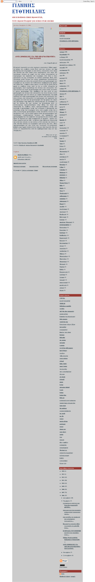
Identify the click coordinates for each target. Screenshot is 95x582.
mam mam (63, 406)
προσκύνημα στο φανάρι (67, 403)
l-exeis (61, 390)
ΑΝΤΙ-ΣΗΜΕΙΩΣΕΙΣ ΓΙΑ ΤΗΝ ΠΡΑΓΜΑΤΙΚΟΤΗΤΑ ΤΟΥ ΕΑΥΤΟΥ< (71, 546)
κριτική (62, 78)
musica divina (64, 421)
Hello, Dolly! (63, 364)
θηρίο (61, 83)
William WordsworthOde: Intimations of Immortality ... (71, 540)
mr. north (62, 413)
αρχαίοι (62, 133)
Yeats (61, 144)
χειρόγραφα (63, 162)
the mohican (63, 408)
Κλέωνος (62, 240)
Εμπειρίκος (63, 227)
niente (61, 382)
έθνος (61, 154)
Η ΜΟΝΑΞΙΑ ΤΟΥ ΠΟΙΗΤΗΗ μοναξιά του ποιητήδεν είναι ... (72, 533)
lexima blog (63, 395)
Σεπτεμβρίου (67, 555)
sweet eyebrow (64, 358)
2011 (63, 480)
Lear (61, 138)
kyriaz (61, 385)
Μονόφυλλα (63, 450)
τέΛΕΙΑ (62, 309)
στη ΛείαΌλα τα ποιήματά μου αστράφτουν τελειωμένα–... (71, 519)
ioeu (63, 574)
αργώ (61, 107)
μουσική (62, 115)
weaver (61, 419)
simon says (63, 429)
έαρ (61, 437)
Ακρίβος (62, 206)
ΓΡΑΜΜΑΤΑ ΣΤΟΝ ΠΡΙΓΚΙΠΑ (69, 41)
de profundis (41, 145)
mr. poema (63, 340)
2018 (63, 471)
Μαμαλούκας (64, 256)
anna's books (63, 366)
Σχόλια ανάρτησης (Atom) (30, 170)
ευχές (61, 123)
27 (60, 117)
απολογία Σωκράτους (66, 453)
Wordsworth (63, 193)
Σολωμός (62, 280)
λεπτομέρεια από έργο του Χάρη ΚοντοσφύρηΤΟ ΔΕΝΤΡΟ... (71, 505)
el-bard (62, 361)
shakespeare (63, 201)
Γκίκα (61, 146)
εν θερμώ (62, 57)
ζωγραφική (63, 136)
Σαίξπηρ (62, 275)
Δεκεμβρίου (67, 498)
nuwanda (62, 343)
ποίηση (62, 52)
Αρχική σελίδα (34, 166)
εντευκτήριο (63, 461)
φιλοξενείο (63, 285)
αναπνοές (63, 130)
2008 (63, 489)
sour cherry (63, 432)
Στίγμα (62, 99)
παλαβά (62, 67)
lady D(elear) (63, 351)
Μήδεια (62, 254)
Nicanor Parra (64, 183)
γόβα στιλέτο (64, 356)
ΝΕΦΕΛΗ (62, 303)
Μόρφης (62, 112)
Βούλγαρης (63, 217)
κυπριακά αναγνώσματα (68, 400)
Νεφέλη (62, 267)
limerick (62, 120)
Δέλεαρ (62, 149)
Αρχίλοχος (63, 212)
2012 (63, 477)
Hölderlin (62, 178)
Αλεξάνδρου (63, 209)
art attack (62, 377)
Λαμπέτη (62, 248)
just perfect (63, 327)
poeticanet (62, 424)
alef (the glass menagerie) (67, 311)
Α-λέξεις (62, 353)
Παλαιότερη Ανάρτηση (50, 166)
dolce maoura (63, 319)
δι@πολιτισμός (64, 455)
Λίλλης (62, 246)
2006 (63, 495)
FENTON (62, 175)
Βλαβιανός (22, 145)
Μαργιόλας (63, 259)
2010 (63, 483)
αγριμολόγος (64, 330)
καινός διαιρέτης (65, 38)
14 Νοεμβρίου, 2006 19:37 (24, 159)
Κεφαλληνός (63, 238)
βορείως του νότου (65, 332)
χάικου (62, 288)
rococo (61, 427)
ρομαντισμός (64, 282)
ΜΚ (61, 96)
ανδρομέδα (63, 445)
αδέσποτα (63, 73)
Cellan (61, 167)
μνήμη (62, 88)
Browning (62, 165)
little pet (62, 398)
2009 (63, 486)
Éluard (62, 204)
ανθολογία (63, 102)
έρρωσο (62, 440)
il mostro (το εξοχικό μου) (67, 316)
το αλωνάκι (63, 369)
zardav (61, 434)
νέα (61, 75)
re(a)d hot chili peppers (66, 348)
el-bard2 (62, 379)
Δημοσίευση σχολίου (20, 163)
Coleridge (62, 170)
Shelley (62, 188)
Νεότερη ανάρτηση (19, 166)
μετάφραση (63, 70)
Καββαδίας (63, 235)
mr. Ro (62, 416)
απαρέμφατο (64, 448)
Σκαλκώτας (63, 128)
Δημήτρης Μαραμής (66, 222)
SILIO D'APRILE (23, 155)
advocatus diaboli (64, 387)
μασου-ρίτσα (64, 314)
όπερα (62, 290)
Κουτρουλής (34, 145)
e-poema (62, 345)
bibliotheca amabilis (65, 306)
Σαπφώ (62, 277)
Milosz (61, 180)
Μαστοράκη (63, 151)
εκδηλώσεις (63, 86)
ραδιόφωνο (63, 157)
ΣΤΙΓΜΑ (62, 36)
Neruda (62, 141)
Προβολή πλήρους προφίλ (67, 576)
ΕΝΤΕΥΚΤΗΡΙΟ (64, 225)
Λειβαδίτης (63, 251)
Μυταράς (62, 264)
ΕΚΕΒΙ (62, 109)
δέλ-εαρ (62, 374)
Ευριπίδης (63, 230)
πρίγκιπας (63, 62)
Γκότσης (62, 220)
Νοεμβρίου (66, 501)
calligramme (63, 196)
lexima (61, 393)
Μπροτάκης (63, 262)
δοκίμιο (28, 145)
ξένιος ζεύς (63, 463)
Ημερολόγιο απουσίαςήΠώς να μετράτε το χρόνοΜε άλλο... (71, 526)
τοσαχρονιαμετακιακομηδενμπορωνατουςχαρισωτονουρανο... (72, 512)
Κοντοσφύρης (64, 243)
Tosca (61, 191)
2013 (63, 474)
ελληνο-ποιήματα (65, 411)
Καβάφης (62, 233)
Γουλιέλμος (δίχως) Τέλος (67, 324)
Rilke (61, 185)
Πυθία (62, 269)
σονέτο (62, 159)
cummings (62, 199)
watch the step (64, 322)
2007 (63, 492)
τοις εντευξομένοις (65, 372)
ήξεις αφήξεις (64, 442)
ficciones (62, 335)
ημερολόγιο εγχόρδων (66, 65)
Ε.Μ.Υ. (62, 458)
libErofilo (62, 337)
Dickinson (62, 172)
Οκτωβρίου (67, 552)
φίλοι (61, 81)
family (61, 125)
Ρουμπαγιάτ (64, 272)
